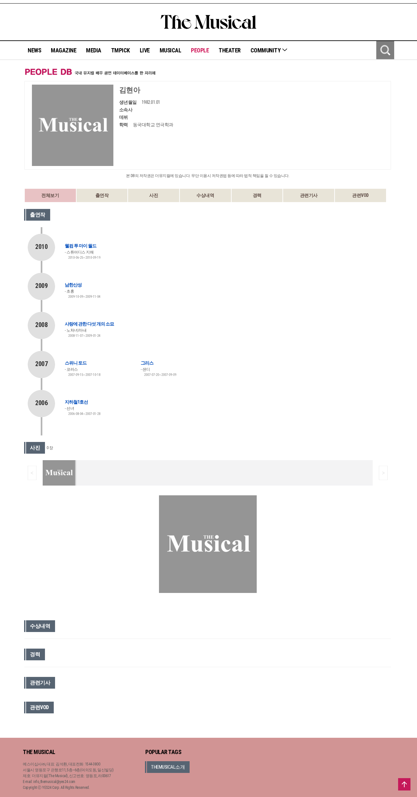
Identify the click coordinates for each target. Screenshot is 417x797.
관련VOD (360, 195)
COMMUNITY (266, 50)
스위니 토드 (76, 362)
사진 (153, 195)
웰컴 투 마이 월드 (80, 245)
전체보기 (50, 195)
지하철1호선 (76, 402)
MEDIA (93, 50)
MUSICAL (170, 50)
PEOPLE (200, 50)
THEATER (230, 50)
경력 (257, 195)
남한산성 (73, 284)
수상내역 (205, 195)
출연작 (102, 195)
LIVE (145, 50)
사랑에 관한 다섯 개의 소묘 (89, 323)
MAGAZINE (63, 50)
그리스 (147, 362)
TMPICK (120, 50)
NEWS (34, 50)
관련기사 (309, 195)
